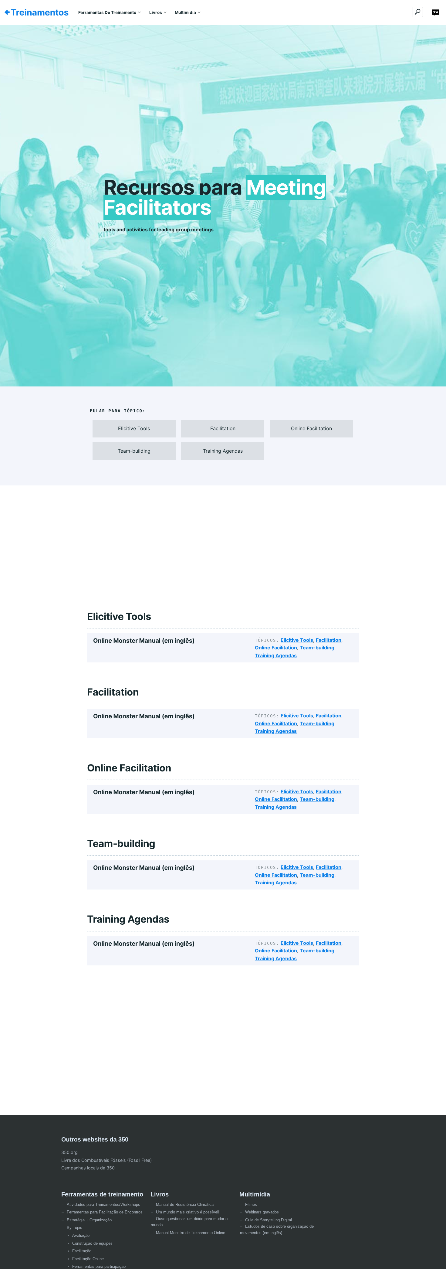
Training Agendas (276, 655)
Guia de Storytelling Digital (268, 1220)
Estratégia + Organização (89, 1220)
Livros (155, 12)
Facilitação (81, 1251)
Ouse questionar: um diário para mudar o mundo (189, 1221)
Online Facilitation (276, 648)
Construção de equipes (92, 1243)
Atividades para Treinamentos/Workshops (103, 1204)
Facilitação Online (88, 1259)
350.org (69, 1152)
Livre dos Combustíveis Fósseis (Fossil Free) (106, 1160)
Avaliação (81, 1235)
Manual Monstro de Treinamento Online (190, 1232)
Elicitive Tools (297, 640)
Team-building (317, 648)
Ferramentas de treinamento (107, 12)
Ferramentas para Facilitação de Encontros (105, 1212)
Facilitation (328, 640)
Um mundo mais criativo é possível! (187, 1212)
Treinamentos (40, 12)
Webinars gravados (262, 1212)
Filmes (251, 1204)
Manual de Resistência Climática (185, 1204)
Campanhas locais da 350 (88, 1167)
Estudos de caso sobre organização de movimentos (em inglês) (277, 1229)
